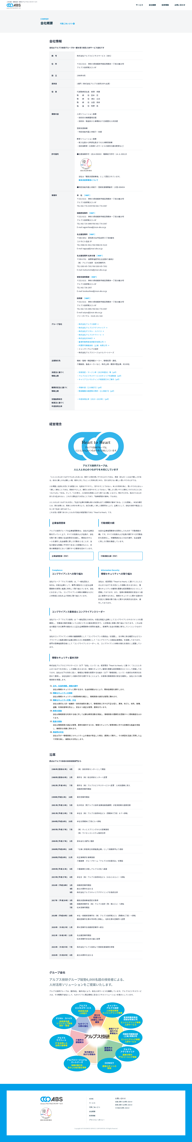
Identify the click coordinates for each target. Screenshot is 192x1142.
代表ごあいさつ (66, 23)
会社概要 (152, 5)
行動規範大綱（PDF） (109, 556)
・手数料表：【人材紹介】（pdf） (90, 387)
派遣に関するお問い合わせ (123, 1102)
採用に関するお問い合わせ (123, 1105)
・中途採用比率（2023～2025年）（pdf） (93, 399)
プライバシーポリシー (97, 1120)
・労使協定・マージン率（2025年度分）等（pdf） (97, 372)
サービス (139, 5)
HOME (91, 1099)
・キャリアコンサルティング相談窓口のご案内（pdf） (98, 379)
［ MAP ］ (87, 195)
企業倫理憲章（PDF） (60, 556)
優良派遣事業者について (88, 180)
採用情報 (165, 5)
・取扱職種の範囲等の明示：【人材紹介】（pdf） (96, 391)
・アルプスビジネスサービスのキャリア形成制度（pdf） (99, 375)
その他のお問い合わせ (122, 1108)
